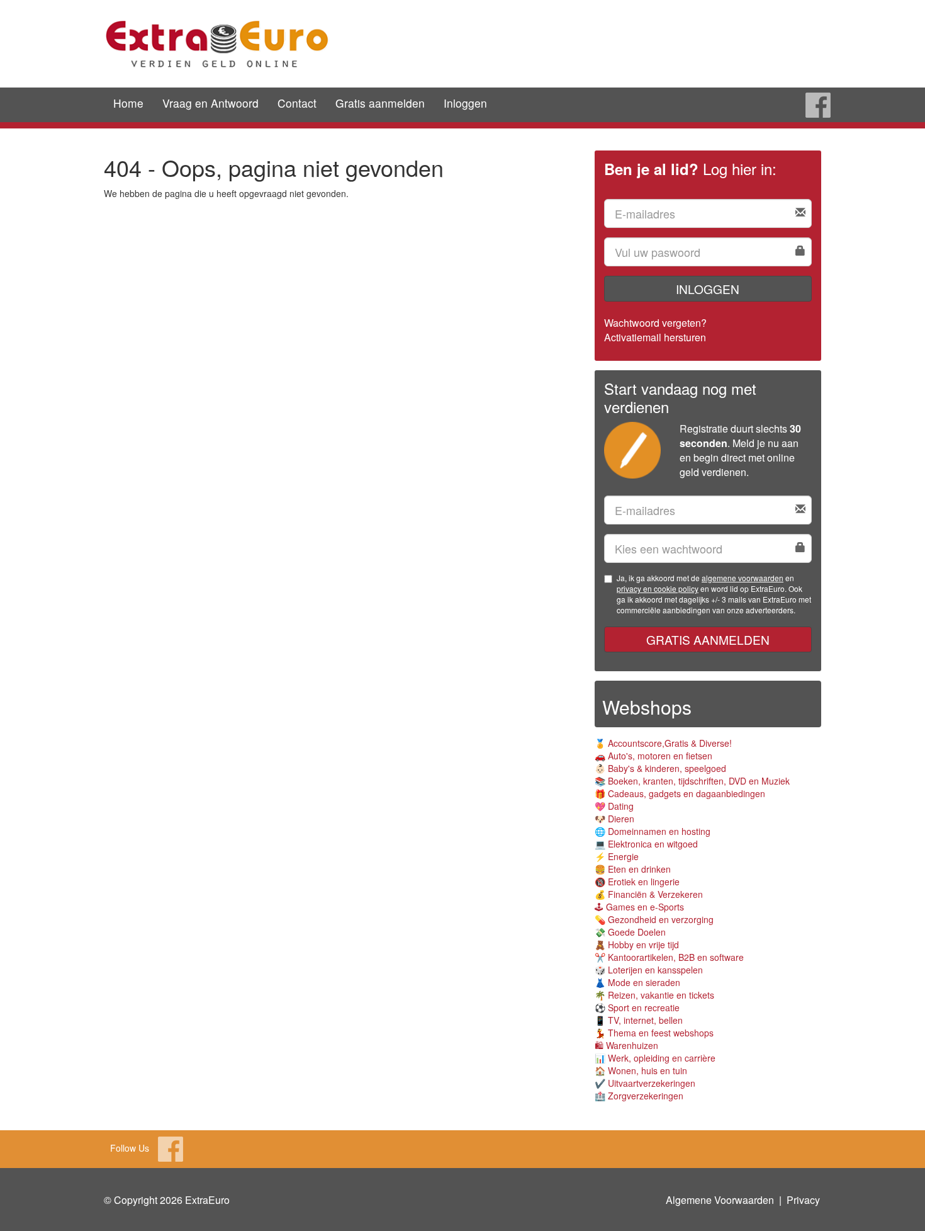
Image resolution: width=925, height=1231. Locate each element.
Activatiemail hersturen (655, 337)
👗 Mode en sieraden (637, 982)
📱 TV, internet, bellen (639, 1020)
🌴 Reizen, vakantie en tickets (654, 995)
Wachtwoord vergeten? (655, 322)
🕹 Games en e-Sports (639, 906)
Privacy (803, 1200)
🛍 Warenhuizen (626, 1045)
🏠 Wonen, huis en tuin (641, 1070)
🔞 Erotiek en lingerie (637, 881)
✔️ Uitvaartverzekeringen (645, 1083)
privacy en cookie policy (657, 588)
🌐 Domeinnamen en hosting (652, 831)
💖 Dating (614, 806)
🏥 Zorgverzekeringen (639, 1095)
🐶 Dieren (614, 818)
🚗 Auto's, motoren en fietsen (653, 755)
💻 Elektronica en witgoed (646, 843)
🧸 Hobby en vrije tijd (637, 944)
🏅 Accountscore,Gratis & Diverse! (663, 743)
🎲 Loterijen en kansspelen (649, 969)
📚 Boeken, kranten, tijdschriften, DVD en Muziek (692, 780)
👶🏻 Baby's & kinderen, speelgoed (660, 768)
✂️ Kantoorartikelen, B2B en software (669, 957)
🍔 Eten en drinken (633, 869)
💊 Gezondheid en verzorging (654, 919)
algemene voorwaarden (742, 577)
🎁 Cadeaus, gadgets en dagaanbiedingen (680, 793)
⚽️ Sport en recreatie (637, 1007)
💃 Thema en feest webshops (654, 1032)
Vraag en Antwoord (210, 103)
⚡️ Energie (617, 856)
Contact (297, 103)
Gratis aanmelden (380, 103)
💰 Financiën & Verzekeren (649, 894)
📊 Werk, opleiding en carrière (655, 1058)
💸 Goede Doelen (630, 932)
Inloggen (465, 103)
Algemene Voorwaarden (720, 1200)
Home (128, 103)
